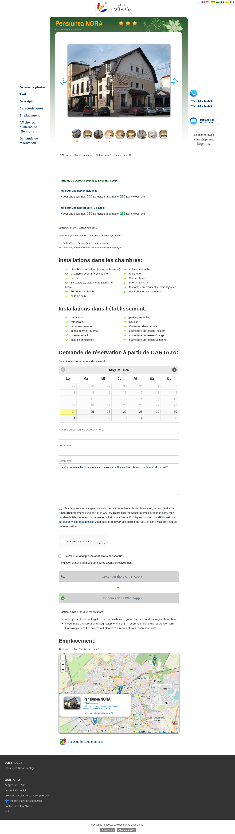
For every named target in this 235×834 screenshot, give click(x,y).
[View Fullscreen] (63, 657)
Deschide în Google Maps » (85, 741)
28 (141, 411)
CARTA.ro (12, 779)
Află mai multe (126, 830)
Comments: (65, 460)
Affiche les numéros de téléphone (28, 127)
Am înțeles (108, 830)
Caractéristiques (32, 108)
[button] (95, 721)
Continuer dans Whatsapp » (122, 598)
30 (175, 411)
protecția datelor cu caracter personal (27, 795)
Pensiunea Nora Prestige (20, 768)
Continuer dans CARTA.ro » (122, 576)
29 (157, 411)
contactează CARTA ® (18, 806)
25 (92, 411)
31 (73, 418)
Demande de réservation (29, 141)
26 (108, 411)
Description (28, 101)
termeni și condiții (15, 790)
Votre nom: (65, 445)
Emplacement (30, 115)
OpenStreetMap (161, 731)
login (7, 811)
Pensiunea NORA (32, 66)
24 (73, 411)
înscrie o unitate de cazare (25, 800)
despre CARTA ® (15, 785)
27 (125, 411)
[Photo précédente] (63, 84)
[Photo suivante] (174, 84)
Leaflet (138, 731)
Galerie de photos (33, 87)
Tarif (23, 94)
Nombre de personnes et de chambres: (82, 429)
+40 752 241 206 (201, 100)
